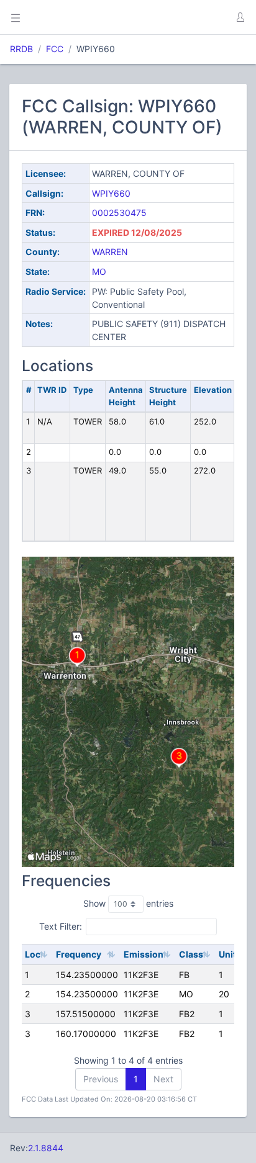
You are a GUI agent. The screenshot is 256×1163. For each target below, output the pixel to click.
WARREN (110, 251)
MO (99, 271)
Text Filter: (60, 926)
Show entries (128, 903)
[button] (240, 17)
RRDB (21, 48)
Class (191, 954)
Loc (32, 954)
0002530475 (119, 212)
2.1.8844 (45, 1148)
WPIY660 (111, 193)
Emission (143, 954)
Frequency (78, 954)
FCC (54, 48)
